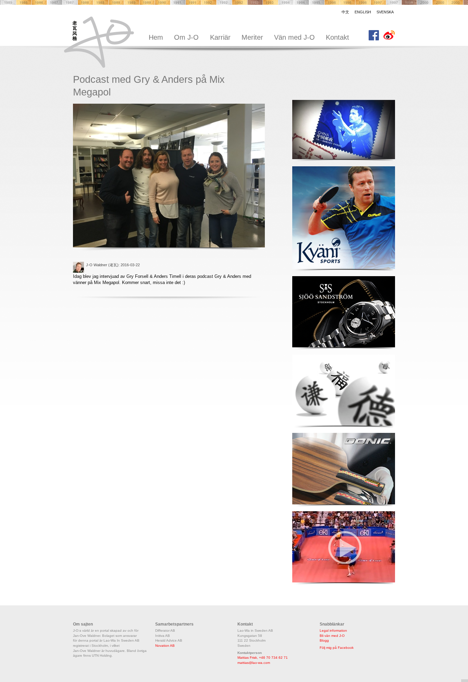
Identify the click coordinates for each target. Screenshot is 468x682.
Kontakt (337, 37)
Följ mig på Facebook (337, 647)
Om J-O (186, 37)
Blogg (324, 640)
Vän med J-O (294, 37)
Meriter (252, 37)
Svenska (385, 12)
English (363, 12)
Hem (156, 37)
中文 (345, 12)
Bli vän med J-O (332, 636)
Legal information (333, 630)
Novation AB (165, 645)
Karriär (220, 37)
